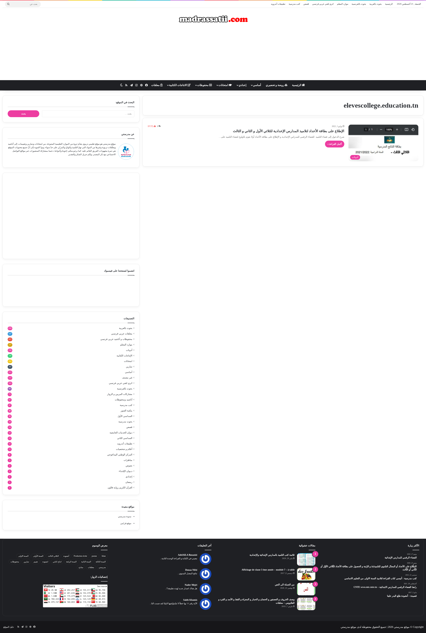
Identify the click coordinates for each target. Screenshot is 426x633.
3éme (104, 556)
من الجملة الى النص (285, 584)
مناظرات (128, 460)
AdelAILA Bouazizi (187, 555)
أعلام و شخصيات (124, 449)
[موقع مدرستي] (213, 18)
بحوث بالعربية (375, 4)
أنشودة (66, 556)
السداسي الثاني (124, 438)
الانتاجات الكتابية (178, 85)
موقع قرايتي (125, 523)
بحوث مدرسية (125, 421)
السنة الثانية (86, 562)
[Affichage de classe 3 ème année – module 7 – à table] (306, 574)
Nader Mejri (191, 585)
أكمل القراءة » (334, 144)
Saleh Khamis (190, 600)
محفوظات (203, 85)
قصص (306, 4)
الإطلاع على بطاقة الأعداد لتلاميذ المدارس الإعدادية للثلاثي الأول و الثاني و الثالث (288, 131)
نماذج (81, 567)
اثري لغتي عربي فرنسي (323, 4)
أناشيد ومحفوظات (123, 399)
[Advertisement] (213, 53)
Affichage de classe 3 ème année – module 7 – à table (268, 570)
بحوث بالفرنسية (359, 4)
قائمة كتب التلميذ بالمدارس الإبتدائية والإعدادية (272, 555)
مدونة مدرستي (124, 516)
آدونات (129, 350)
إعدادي (242, 85)
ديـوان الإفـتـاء (125, 471)
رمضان (128, 482)
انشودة (45, 562)
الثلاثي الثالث (53, 556)
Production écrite (80, 556)
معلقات (155, 85)
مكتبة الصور (126, 410)
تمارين (129, 366)
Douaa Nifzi (191, 570)
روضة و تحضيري (275, 85)
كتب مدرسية (294, 4)
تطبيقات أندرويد (278, 4)
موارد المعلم (342, 4)
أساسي (257, 85)
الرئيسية (389, 4)
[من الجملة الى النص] (306, 589)
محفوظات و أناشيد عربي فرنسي (116, 339)
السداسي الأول (125, 416)
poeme (94, 556)
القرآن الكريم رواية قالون (120, 487)
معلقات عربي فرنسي (121, 333)
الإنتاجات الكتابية (124, 355)
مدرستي (102, 567)
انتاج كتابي (57, 562)
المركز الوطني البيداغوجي (119, 454)
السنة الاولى (23, 556)
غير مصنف (127, 377)
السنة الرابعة (71, 562)
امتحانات (223, 85)
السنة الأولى (38, 556)
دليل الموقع (8, 627)
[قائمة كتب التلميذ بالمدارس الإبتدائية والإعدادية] (306, 559)
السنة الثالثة (101, 562)
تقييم (36, 562)
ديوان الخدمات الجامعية (121, 432)
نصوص (129, 465)
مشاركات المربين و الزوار (119, 394)
